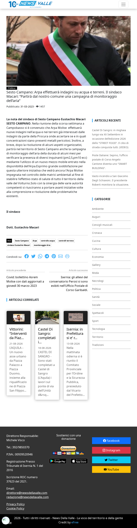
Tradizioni (98, 345)
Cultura (96, 248)
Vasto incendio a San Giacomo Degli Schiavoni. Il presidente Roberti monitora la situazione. (110, 180)
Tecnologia (98, 329)
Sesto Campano (22, 240)
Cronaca (97, 232)
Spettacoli (98, 313)
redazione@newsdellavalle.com (27, 497)
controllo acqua (48, 240)
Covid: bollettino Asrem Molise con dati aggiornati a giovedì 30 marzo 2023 (25, 281)
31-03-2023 (27, 106)
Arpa (35, 240)
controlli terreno (66, 240)
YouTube (113, 469)
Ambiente (98, 208)
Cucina (96, 240)
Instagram (112, 450)
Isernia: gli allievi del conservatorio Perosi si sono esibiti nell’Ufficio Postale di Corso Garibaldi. (68, 283)
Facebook (113, 441)
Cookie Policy (15, 508)
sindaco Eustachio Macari (18, 245)
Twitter (113, 460)
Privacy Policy (15, 504)
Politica (11, 88)
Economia (98, 256)
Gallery (96, 264)
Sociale (96, 305)
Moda (95, 272)
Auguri (96, 216)
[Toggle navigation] (123, 4)
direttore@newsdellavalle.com (26, 493)
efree (74, 522)
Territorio (97, 337)
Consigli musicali (102, 224)
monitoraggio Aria (42, 245)
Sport (95, 321)
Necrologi (98, 281)
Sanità (96, 297)
